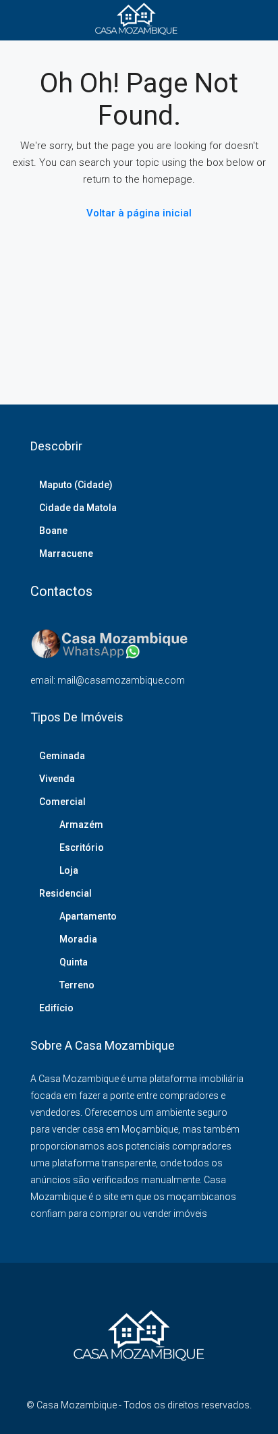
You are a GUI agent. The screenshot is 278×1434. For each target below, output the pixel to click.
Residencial (65, 893)
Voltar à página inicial (139, 213)
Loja (68, 870)
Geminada (62, 755)
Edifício (56, 1008)
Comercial (62, 801)
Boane (53, 530)
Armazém (81, 824)
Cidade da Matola (78, 507)
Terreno (76, 985)
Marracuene (66, 553)
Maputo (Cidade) (76, 484)
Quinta (73, 962)
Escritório (81, 847)
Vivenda (57, 778)
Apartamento (88, 916)
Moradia (78, 939)
